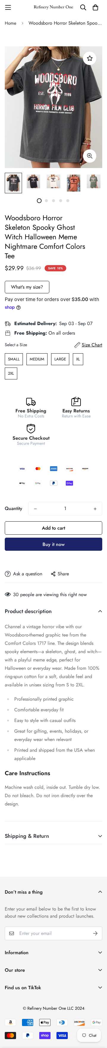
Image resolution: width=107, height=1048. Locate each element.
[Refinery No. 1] (53, 7)
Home (10, 23)
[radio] (14, 359)
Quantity (13, 508)
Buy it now (53, 544)
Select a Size (16, 345)
